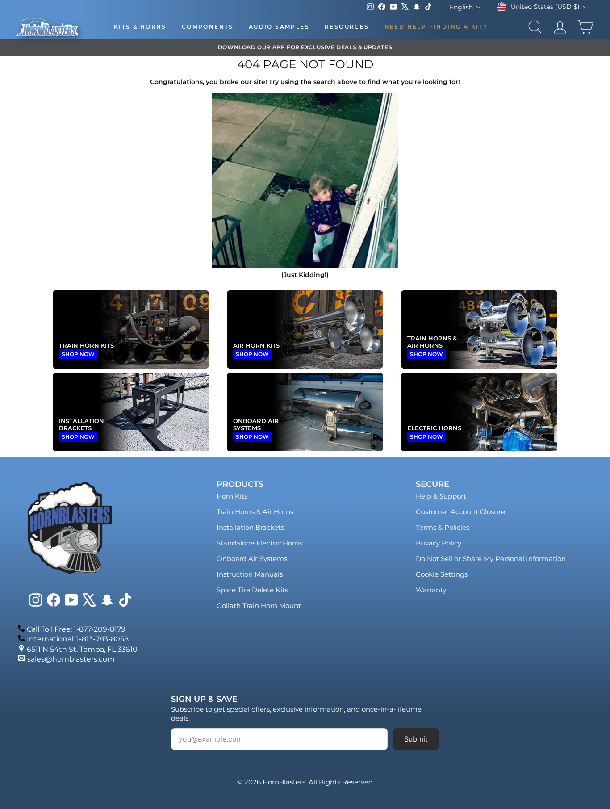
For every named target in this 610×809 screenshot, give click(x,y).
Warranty (431, 590)
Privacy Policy (438, 543)
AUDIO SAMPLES (279, 26)
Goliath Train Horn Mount (259, 605)
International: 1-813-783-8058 (78, 639)
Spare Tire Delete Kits (252, 590)
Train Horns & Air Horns (255, 511)
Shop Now (78, 354)
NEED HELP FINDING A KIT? (436, 26)
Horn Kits (232, 496)
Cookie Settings (442, 574)
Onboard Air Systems (252, 558)
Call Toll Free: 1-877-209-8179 (76, 629)
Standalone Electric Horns (259, 543)
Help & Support (441, 496)
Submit (416, 738)
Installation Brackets (250, 527)
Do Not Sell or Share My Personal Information (491, 558)
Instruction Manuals (250, 574)
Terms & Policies (442, 527)
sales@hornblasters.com (71, 659)
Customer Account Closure (460, 511)
